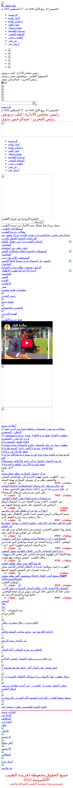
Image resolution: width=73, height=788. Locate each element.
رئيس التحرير (8, 295)
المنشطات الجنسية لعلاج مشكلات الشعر (24, 251)
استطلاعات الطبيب (12, 228)
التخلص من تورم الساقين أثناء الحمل (21, 649)
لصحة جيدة (7, 301)
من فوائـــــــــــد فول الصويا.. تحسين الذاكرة (26, 658)
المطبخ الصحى (16, 34)
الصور (4, 277)
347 (3, 607)
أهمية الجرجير (9, 313)
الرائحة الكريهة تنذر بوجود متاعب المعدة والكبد (27, 631)
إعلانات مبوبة (8, 712)
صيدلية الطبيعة (16, 31)
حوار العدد (13, 24)
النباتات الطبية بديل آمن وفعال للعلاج (21, 241)
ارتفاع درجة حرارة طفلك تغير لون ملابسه (24, 510)
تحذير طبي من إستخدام (14, 248)
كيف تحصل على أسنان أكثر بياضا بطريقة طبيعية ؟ (29, 667)
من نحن (12, 40)
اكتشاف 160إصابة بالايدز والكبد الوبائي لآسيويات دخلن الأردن (34, 588)
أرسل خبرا (7, 761)
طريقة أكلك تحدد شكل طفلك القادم (21, 563)
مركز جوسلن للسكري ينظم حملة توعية (23, 473)
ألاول (21, 597)
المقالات (6, 754)
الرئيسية (12, 14)
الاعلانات (6, 283)
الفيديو (4, 280)
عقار (4, 725)
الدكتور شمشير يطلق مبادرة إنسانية (21, 267)
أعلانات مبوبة (8, 425)
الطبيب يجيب (15, 37)
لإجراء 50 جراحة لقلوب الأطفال (18, 270)
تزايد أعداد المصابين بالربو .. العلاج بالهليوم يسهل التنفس (32, 551)
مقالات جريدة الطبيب (13, 231)
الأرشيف (6, 748)
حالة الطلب (9, 5)
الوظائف (6, 718)
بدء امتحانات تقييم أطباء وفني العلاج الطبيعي (26, 498)
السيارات (6, 721)
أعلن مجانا (7, 742)
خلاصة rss (6, 768)
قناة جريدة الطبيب (11, 319)
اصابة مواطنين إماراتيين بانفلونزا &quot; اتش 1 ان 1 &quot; (33, 538)
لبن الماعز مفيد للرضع (13, 640)
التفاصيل (6, 244)
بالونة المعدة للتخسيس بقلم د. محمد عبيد (24, 706)
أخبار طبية (14, 18)
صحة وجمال (15, 27)
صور (3, 286)
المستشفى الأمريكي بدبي (15, 257)
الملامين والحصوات (12, 307)
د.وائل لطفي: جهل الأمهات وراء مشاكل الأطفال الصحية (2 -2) (35, 676)
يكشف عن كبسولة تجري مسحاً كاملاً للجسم (26, 260)
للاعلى (5, 730)
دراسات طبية (15, 21)
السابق (5, 601)
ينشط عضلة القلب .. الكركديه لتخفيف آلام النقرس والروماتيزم (36, 697)
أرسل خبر (13, 43)
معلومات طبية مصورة (13, 289)
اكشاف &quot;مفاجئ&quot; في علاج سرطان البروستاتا (32, 485)
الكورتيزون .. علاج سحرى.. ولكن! (19, 622)
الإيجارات (6, 715)
